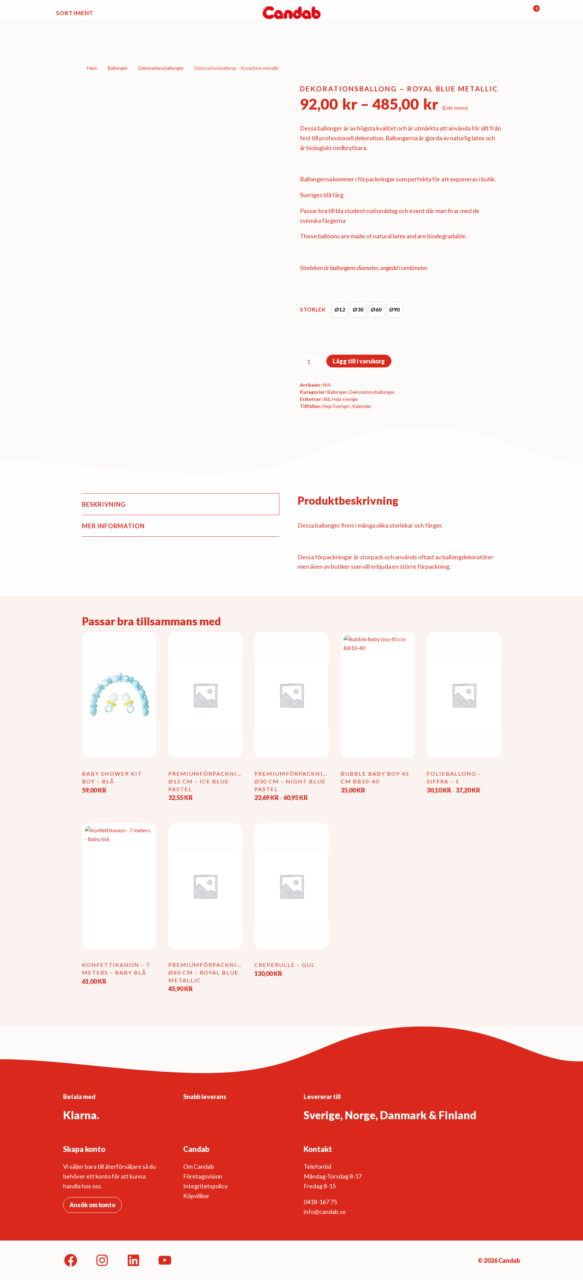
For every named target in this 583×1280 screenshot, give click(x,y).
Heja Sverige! (336, 406)
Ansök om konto (92, 1205)
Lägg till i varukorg (359, 361)
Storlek (313, 309)
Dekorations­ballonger (161, 68)
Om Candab (198, 1166)
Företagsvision (202, 1176)
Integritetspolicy (205, 1186)
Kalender (361, 406)
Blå (327, 399)
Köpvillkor (196, 1195)
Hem (92, 68)
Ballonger (118, 68)
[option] (340, 309)
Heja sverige (345, 399)
